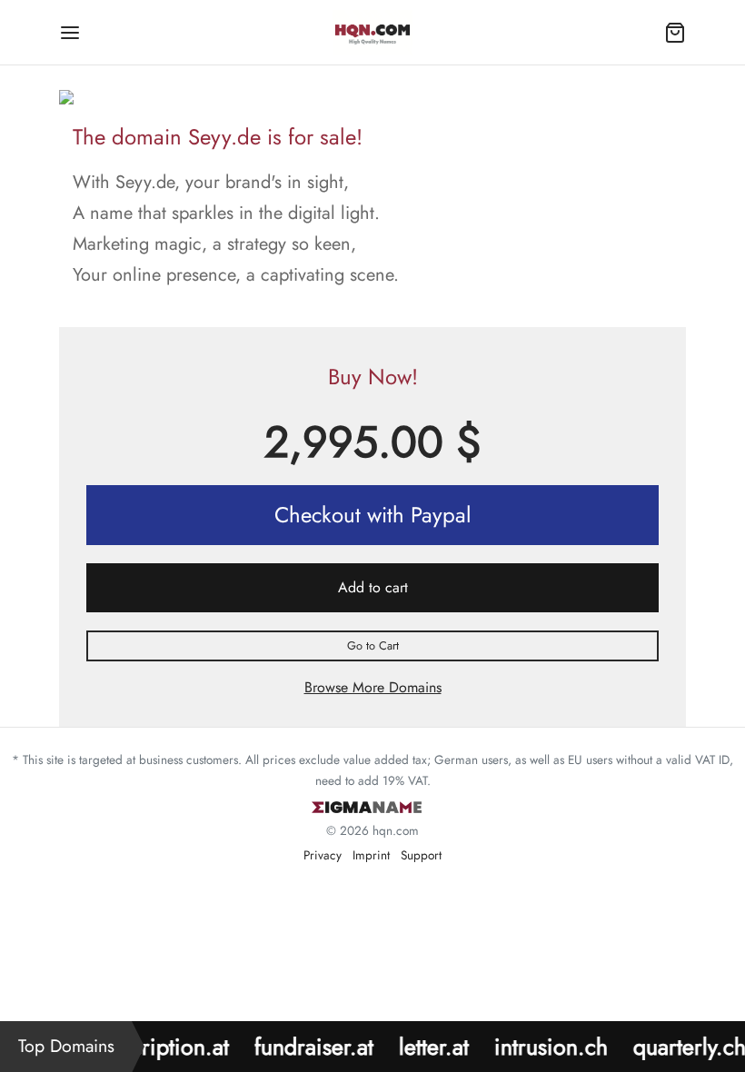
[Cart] (675, 33)
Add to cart (373, 587)
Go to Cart (373, 645)
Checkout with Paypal (373, 515)
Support (421, 855)
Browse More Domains (373, 687)
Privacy (322, 855)
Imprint (371, 855)
